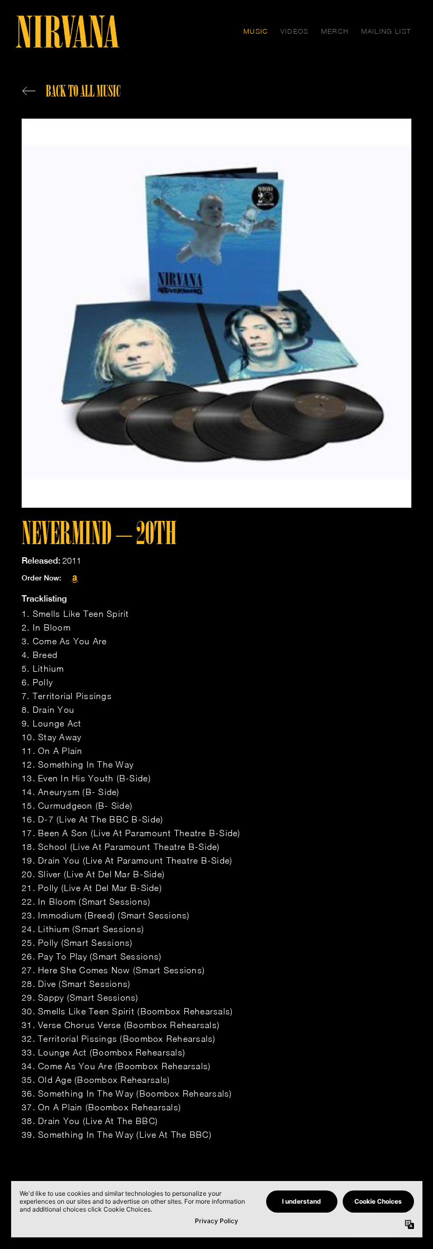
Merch (335, 31)
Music (255, 31)
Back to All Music (83, 91)
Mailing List (386, 31)
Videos (294, 31)
